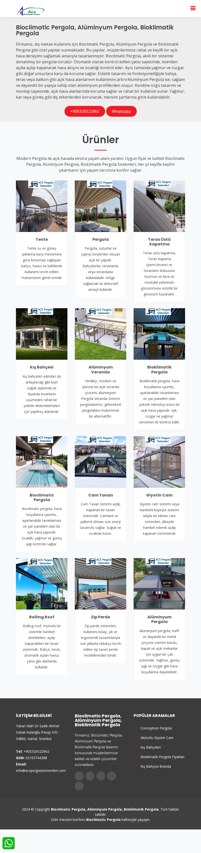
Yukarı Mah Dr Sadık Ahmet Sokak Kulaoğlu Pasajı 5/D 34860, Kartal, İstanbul (37, 732)
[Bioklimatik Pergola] (159, 333)
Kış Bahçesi (41, 367)
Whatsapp (121, 111)
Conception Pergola (155, 728)
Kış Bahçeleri (149, 747)
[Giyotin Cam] (159, 461)
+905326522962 (84, 111)
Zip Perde (100, 617)
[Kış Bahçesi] (41, 333)
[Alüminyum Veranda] (100, 333)
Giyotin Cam (159, 495)
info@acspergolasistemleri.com (41, 770)
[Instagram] (100, 776)
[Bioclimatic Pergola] (41, 461)
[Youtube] (111, 776)
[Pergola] (100, 205)
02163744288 (36, 757)
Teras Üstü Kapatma (159, 242)
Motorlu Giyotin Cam (156, 737)
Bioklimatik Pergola (159, 369)
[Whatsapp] (79, 786)
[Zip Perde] (100, 583)
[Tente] (41, 205)
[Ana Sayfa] (30, 10)
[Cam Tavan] (100, 461)
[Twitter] (90, 776)
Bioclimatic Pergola (42, 497)
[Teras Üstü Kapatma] (159, 205)
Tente (42, 239)
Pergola (100, 239)
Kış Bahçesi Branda (154, 766)
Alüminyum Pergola (159, 619)
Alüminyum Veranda (100, 369)
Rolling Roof (41, 617)
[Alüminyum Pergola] (159, 583)
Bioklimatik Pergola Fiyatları (161, 756)
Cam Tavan (100, 495)
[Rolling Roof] (41, 583)
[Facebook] (79, 776)
